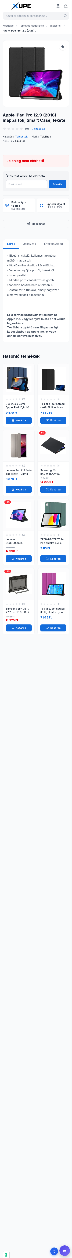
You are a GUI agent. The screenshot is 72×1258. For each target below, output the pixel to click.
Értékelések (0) (53, 243)
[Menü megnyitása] (4, 5)
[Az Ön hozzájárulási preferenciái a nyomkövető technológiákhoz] (6, 1254)
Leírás (11, 243)
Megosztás (38, 223)
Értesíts (57, 184)
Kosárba (21, 420)
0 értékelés (38, 128)
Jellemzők (29, 243)
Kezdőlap (8, 25)
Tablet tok (55, 25)
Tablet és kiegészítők (31, 25)
